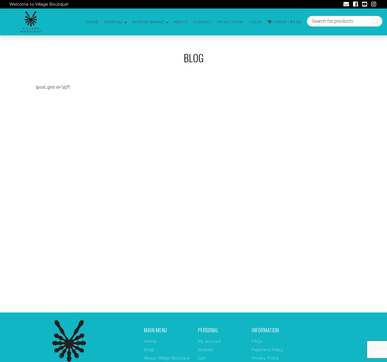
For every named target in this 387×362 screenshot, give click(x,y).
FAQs (257, 341)
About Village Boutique (167, 358)
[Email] (346, 4)
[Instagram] (374, 4)
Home (92, 22)
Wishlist (205, 349)
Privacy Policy (265, 358)
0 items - (286, 22)
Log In (255, 22)
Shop (149, 349)
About (181, 22)
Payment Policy (267, 349)
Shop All (113, 22)
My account (230, 22)
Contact (202, 22)
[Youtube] (365, 4)
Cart (202, 358)
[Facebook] (356, 4)
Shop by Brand (148, 22)
